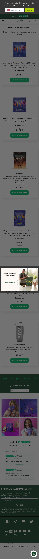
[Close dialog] (37, 268)
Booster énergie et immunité (10, 282)
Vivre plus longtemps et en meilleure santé (10, 285)
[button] (14, 10)
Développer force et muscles (10, 280)
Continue (30, 10)
